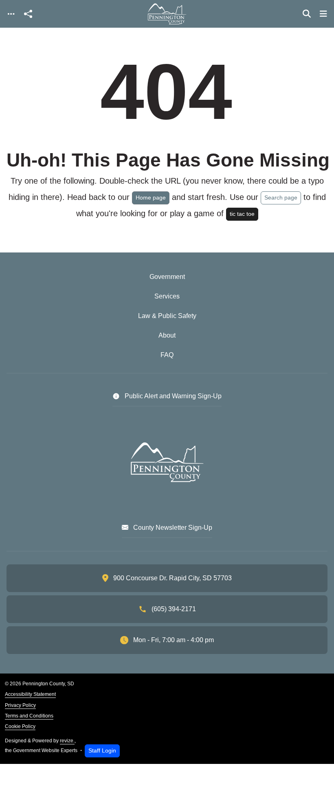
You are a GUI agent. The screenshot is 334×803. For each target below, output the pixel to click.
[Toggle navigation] (11, 14)
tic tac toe (242, 214)
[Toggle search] (306, 14)
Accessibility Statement (30, 694)
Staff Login (102, 750)
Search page (280, 197)
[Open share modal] (28, 14)
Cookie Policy (20, 726)
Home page (151, 197)
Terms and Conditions (29, 716)
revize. (67, 741)
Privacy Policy (20, 705)
